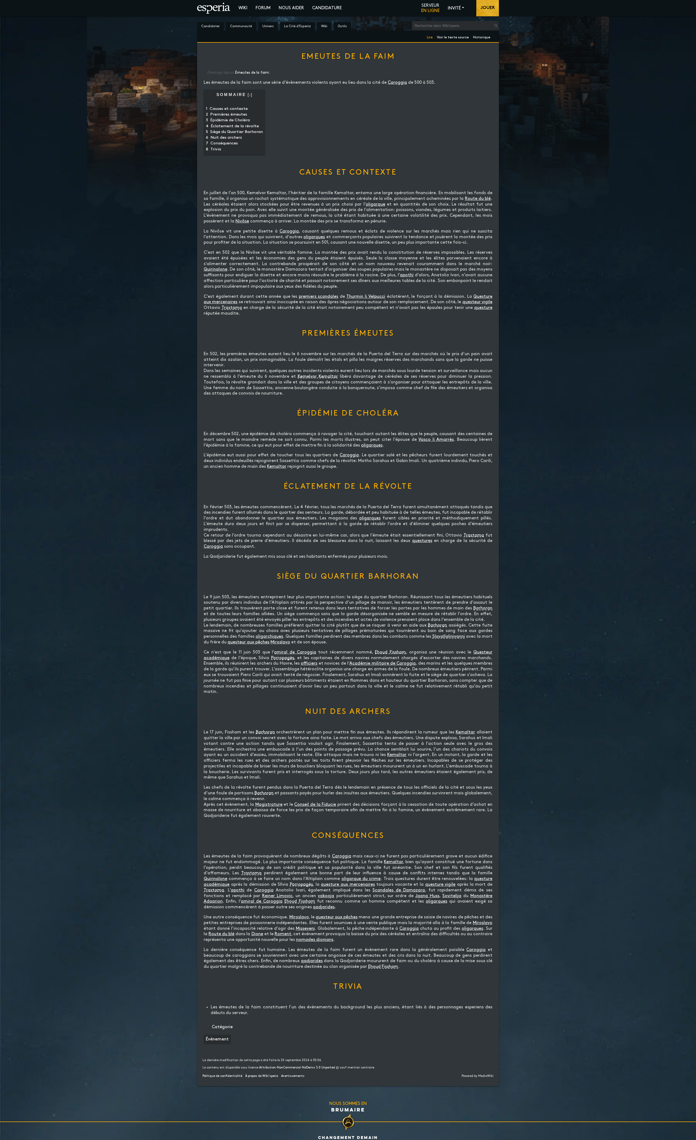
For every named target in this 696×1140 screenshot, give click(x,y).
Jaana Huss (427, 896)
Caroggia (397, 82)
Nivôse (242, 221)
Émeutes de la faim (252, 72)
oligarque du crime (361, 879)
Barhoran (482, 608)
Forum (263, 8)
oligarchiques (269, 636)
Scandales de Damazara (398, 890)
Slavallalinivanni (448, 636)
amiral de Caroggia (295, 652)
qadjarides (324, 907)
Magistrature (268, 805)
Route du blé (478, 199)
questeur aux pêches (248, 642)
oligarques (314, 237)
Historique (481, 36)
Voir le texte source (453, 36)
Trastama (232, 308)
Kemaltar (276, 466)
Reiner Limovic (277, 896)
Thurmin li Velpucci (365, 297)
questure (483, 308)
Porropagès (282, 658)
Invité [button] (454, 8)
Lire (430, 36)
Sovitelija (451, 896)
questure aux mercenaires (348, 884)
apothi (407, 275)
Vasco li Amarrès (436, 440)
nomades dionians (314, 940)
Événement (217, 1039)
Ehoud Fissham (390, 652)
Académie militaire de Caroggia (382, 663)
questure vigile (440, 884)
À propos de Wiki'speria (261, 1076)
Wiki (242, 8)
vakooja (326, 896)
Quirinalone (215, 269)
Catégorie (222, 1027)
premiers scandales (318, 297)
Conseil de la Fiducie (315, 805)
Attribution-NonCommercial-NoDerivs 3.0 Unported (297, 1067)
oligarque (375, 204)
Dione (257, 934)
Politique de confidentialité (222, 1076)
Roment (283, 934)
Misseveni (305, 929)
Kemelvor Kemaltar (318, 376)
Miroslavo (280, 642)
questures (422, 541)
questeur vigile (477, 302)
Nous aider (291, 8)
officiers (309, 663)
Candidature (327, 8)
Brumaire (348, 1109)
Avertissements (292, 1076)
